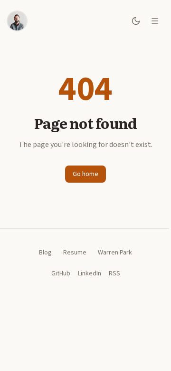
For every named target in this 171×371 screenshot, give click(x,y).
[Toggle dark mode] (135, 20)
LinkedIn (85, 273)
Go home (82, 174)
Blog (42, 252)
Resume (71, 252)
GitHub (57, 273)
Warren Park (112, 252)
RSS (110, 273)
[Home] (17, 20)
